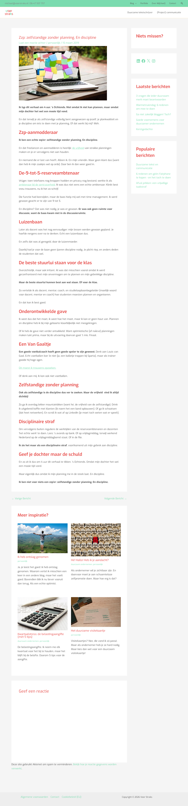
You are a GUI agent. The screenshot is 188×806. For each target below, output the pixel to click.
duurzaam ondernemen (81, 564)
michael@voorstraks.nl (16, 3)
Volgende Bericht (115, 498)
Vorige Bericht (21, 498)
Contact (172, 3)
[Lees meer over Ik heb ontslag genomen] (43, 538)
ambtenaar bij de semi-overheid (37, 184)
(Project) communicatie (169, 12)
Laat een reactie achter (32, 42)
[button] (135, 3)
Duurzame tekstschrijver (140, 12)
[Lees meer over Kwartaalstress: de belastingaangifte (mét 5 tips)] (43, 613)
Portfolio (144, 3)
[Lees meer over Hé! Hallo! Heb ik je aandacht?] (96, 539)
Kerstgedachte (144, 129)
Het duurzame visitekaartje (88, 631)
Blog (132, 3)
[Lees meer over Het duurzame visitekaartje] (96, 611)
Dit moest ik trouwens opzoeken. (37, 368)
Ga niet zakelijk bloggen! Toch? (153, 114)
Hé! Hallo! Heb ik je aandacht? (90, 560)
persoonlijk (54, 42)
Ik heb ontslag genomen (33, 557)
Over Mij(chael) (158, 3)
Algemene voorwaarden (34, 797)
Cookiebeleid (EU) (71, 797)
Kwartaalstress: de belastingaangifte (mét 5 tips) (41, 635)
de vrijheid (78, 148)
